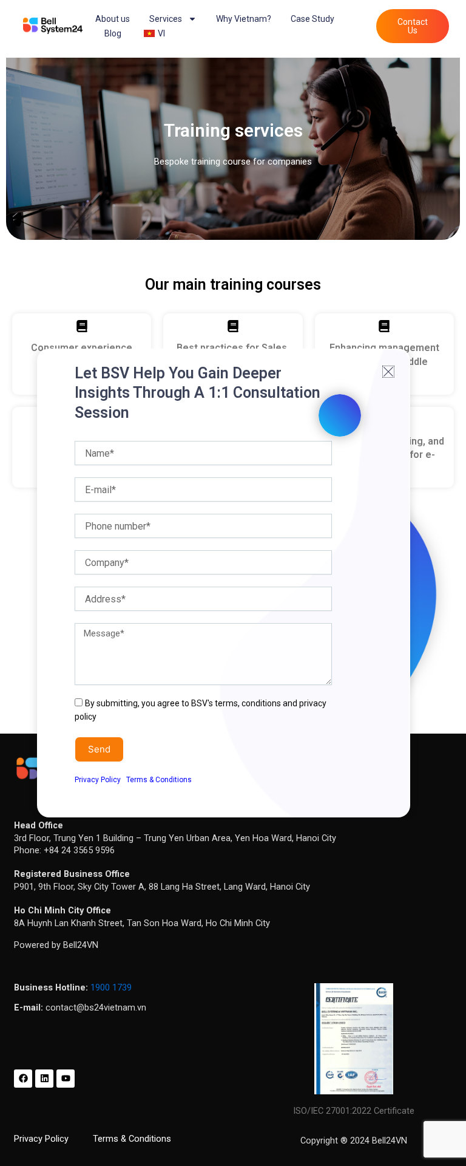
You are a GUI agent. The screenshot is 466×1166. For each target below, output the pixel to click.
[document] (233, 583)
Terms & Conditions (159, 780)
